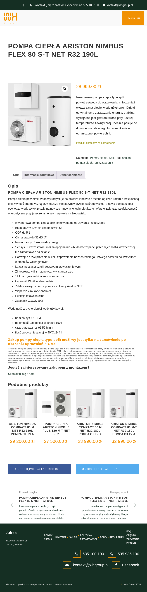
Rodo (103, 537)
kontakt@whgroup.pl (120, 5)
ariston (126, 157)
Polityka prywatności (88, 537)
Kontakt (60, 537)
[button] (64, 89)
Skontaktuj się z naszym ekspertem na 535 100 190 (66, 5)
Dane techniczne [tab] (71, 174)
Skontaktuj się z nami (21, 373)
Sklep (73, 537)
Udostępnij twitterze (101, 469)
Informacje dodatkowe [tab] (39, 174)
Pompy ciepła (98, 157)
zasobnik (107, 162)
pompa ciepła (84, 162)
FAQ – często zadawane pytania (132, 537)
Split (112, 157)
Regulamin (117, 537)
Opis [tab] (16, 174)
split (97, 162)
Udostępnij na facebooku (37, 469)
